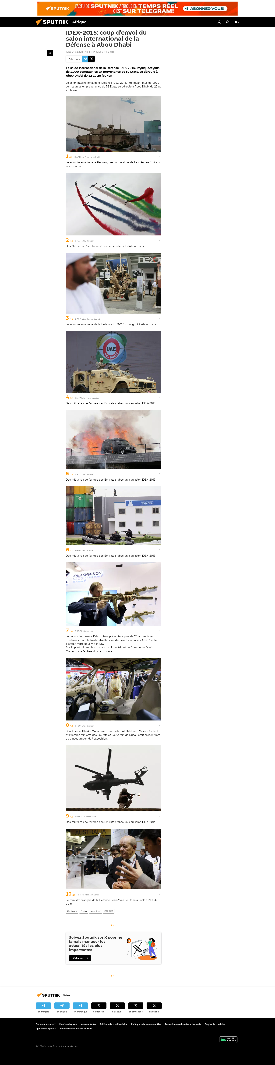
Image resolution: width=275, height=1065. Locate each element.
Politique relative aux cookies (146, 1024)
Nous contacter (88, 1024)
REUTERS (81, 241)
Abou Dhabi (96, 911)
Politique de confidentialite (113, 1024)
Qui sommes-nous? (46, 1024)
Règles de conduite (215, 1024)
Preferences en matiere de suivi (76, 1028)
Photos (84, 911)
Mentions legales (68, 1024)
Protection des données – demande (183, 1024)
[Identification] (219, 22)
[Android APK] (228, 1040)
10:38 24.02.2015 (74, 51)
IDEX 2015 (108, 911)
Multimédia (72, 911)
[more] (159, 156)
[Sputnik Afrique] (53, 25)
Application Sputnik (46, 1028)
